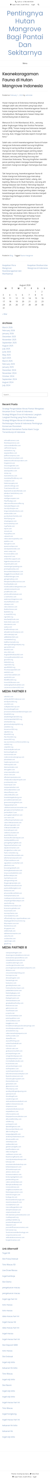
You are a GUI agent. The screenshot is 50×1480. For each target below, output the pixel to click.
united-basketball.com (14, 1043)
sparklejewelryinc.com (14, 1058)
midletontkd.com (11, 1144)
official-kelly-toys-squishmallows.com (17, 918)
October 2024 (8, 376)
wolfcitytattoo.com (12, 1069)
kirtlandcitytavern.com (13, 1167)
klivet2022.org (9, 734)
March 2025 (7, 361)
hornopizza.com (11, 975)
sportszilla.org (9, 903)
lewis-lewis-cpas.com (11, 622)
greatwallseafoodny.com (14, 1003)
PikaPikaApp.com (10, 501)
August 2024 (7, 382)
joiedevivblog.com (12, 1179)
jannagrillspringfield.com (12, 843)
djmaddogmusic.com (13, 1126)
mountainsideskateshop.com (16, 1164)
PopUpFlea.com (9, 534)
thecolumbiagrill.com (11, 709)
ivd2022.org (8, 744)
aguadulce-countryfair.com (13, 863)
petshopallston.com (13, 1018)
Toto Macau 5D (9, 1264)
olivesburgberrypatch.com (15, 1079)
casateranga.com (12, 1099)
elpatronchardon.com (11, 848)
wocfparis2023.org (10, 701)
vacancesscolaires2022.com (14, 687)
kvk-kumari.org (11, 1230)
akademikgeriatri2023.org (13, 717)
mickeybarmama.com (11, 895)
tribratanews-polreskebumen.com (18, 1215)
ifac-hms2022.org (10, 737)
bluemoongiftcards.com (14, 1157)
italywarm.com (11, 1225)
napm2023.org (9, 665)
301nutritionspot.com (13, 1169)
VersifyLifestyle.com (11, 508)
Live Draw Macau (9, 1270)
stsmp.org (7, 473)
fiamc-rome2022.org (11, 853)
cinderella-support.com (12, 559)
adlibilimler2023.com (11, 637)
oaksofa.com (8, 936)
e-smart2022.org (9, 614)
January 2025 (8, 367)
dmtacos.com (10, 970)
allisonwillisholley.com (13, 1119)
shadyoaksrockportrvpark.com (15, 780)
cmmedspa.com (11, 1142)
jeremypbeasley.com (11, 569)
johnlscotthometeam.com (13, 594)
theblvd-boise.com (10, 609)
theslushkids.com (12, 1081)
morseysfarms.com (11, 913)
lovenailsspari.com (10, 830)
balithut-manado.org (11, 642)
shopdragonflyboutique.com (14, 901)
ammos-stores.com (12, 1172)
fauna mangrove (27, 255)
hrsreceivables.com (11, 554)
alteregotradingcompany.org (14, 644)
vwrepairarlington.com (14, 953)
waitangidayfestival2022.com (14, 685)
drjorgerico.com (9, 544)
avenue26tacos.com (13, 1021)
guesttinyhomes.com (13, 985)
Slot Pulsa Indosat (10, 1259)
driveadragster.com (13, 978)
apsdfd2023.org (9, 667)
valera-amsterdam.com (14, 1182)
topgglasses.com (12, 1023)
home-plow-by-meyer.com (15, 988)
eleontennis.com (10, 624)
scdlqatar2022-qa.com (12, 707)
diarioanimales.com (11, 767)
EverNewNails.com (10, 584)
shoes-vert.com (9, 775)
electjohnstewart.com (13, 1210)
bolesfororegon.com (13, 1195)
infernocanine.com (12, 1114)
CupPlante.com (9, 526)
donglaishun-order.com (12, 850)
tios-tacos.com (11, 1046)
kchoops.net (10, 1162)
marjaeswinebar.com (11, 787)
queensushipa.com (11, 546)
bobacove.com (9, 890)
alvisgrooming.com (10, 880)
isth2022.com (8, 696)
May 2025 (6, 355)
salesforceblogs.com (11, 486)
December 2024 (9, 370)
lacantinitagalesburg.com (13, 797)
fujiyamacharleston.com (12, 845)
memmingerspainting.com (13, 566)
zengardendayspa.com (14, 1056)
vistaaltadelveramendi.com (15, 960)
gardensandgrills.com (13, 1147)
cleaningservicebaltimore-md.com (18, 955)
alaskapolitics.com (10, 471)
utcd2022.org (8, 727)
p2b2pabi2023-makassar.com (14, 699)
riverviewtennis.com (11, 916)
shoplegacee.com (10, 521)
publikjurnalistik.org (13, 1220)
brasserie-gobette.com (12, 908)
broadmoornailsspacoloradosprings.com (20, 1026)
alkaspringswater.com (12, 825)
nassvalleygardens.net (14, 1207)
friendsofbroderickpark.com (14, 838)
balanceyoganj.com (11, 483)
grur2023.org (8, 660)
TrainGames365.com (11, 488)
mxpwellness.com (12, 1111)
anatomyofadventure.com (15, 1136)
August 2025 (7, 345)
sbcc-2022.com (9, 652)
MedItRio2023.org (10, 680)
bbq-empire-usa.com (11, 923)
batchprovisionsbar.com (12, 906)
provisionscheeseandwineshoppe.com (18, 712)
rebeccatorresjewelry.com (13, 539)
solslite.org (9, 1121)
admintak (29, 95)
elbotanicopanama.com (12, 777)
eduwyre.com (9, 604)
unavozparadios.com (11, 772)
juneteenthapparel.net (14, 1222)
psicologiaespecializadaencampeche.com (20, 968)
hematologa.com (12, 980)
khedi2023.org (9, 714)
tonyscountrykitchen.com (13, 873)
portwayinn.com (11, 1124)
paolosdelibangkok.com (12, 888)
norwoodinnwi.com (12, 1187)
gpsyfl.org (7, 943)
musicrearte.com (10, 911)
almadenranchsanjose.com (13, 632)
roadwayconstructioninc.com (14, 898)
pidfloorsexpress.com (12, 455)
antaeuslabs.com (10, 513)
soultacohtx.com (10, 938)
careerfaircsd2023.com (12, 675)
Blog (11, 255)
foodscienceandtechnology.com (17, 1232)
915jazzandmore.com (11, 860)
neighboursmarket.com (14, 1189)
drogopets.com (9, 928)
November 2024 (9, 373)
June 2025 (6, 351)
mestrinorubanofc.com (14, 1202)
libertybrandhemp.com (14, 1184)
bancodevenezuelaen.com (13, 458)
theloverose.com (12, 1005)
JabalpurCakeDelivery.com (13, 493)
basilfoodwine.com (12, 1149)
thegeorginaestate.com (12, 883)
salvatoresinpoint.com (12, 589)
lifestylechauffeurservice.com (14, 581)
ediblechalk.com (9, 931)
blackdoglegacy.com (13, 993)
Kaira (27, 1474)
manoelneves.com (10, 476)
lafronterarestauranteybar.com (17, 1074)
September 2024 (9, 379)
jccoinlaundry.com (10, 782)
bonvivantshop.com (11, 523)
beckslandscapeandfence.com (17, 958)
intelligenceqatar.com (11, 498)
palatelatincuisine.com (14, 990)
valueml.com (8, 536)
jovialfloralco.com (10, 592)
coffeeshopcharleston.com (13, 820)
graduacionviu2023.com (14, 1051)
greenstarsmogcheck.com (13, 802)
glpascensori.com (12, 1086)
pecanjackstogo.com (13, 1053)
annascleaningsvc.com (14, 1066)
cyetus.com (8, 627)
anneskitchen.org (12, 1031)
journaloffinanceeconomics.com (17, 1227)
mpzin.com (8, 528)
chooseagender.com (11, 466)
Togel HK (6, 1253)
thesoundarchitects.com (14, 1129)
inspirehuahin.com (10, 564)
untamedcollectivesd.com (15, 1109)
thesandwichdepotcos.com (13, 571)
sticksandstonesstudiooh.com (16, 1101)
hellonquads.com (10, 764)
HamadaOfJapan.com (11, 506)
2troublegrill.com (11, 1096)
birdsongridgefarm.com (14, 1177)
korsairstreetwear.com (14, 1016)
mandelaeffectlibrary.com (13, 478)
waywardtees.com (10, 453)
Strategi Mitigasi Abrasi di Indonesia (18, 420)
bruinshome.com (12, 1063)
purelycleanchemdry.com (13, 516)
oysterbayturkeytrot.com (14, 1071)
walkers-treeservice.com (14, 1104)
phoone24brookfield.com (13, 893)
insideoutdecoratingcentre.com (15, 587)
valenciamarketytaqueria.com (16, 1033)
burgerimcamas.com (13, 1240)
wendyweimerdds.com (12, 549)
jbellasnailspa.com (10, 875)
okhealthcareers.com (11, 440)
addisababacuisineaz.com (15, 1237)
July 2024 (6, 385)
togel (33, 5)
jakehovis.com (9, 865)
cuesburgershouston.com (15, 965)
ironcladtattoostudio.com (14, 1061)
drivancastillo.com (12, 1139)
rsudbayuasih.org (12, 1217)
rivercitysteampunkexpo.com (16, 1159)
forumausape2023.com (12, 670)
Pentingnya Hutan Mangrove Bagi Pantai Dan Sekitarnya (25, 33)
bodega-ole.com (11, 1197)
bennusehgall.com (10, 752)
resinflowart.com (12, 1010)
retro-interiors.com (10, 607)
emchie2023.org (9, 722)
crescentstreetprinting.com (15, 973)
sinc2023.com (8, 704)
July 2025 (6, 348)
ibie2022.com (8, 649)
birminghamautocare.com (13, 870)
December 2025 (9, 336)
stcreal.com (8, 531)
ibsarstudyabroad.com (12, 749)
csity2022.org (8, 747)
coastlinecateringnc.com (14, 963)
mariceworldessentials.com (13, 855)
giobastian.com (11, 1084)
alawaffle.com (11, 1038)
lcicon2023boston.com (12, 682)
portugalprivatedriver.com (13, 815)
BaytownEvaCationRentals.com (15, 491)
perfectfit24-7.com (10, 812)
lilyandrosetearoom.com (14, 1076)
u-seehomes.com (10, 597)
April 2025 (6, 358)
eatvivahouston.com (13, 995)
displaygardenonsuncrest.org (14, 921)
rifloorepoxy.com (12, 1089)
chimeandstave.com (13, 1000)
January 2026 (8, 333)
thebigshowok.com (12, 998)
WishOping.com (9, 518)
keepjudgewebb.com (13, 1134)
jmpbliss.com (8, 541)
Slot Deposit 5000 (10, 1345)
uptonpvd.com (11, 1094)
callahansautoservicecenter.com (15, 807)
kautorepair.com (10, 785)
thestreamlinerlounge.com (15, 1200)
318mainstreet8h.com (11, 828)
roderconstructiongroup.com (14, 757)
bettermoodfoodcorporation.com (15, 460)
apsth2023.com (9, 677)
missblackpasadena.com (14, 1028)
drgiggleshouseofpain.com (13, 574)
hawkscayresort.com (11, 762)
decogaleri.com (9, 769)
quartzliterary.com (10, 835)
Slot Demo (7, 1281)
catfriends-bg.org (10, 448)
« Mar (4, 314)
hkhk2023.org (8, 662)
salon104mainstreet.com (12, 822)
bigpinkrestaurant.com (12, 561)
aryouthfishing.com (12, 1041)
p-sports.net (10, 1013)
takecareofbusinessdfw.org (14, 503)
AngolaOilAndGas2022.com (13, 654)
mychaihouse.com (10, 878)
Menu (25, 63)
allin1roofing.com (12, 1131)
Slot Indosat (7, 1356)
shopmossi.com (11, 1106)
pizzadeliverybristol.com (12, 800)
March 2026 (7, 327)
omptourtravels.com (13, 1212)
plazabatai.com (9, 759)
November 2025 (9, 339)
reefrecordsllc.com (12, 1036)
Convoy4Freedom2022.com (13, 657)
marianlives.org (9, 450)
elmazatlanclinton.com (12, 790)
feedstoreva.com (10, 926)
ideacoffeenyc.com (10, 792)
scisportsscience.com (13, 1235)
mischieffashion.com (11, 602)
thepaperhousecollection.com (16, 1116)
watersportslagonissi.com (13, 599)
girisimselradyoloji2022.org (13, 724)
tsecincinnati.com (10, 754)
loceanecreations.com (13, 1174)
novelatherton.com (12, 1205)
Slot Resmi (7, 1385)
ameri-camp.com (10, 551)
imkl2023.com (8, 672)
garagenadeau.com (11, 579)
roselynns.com (9, 481)
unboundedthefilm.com (12, 445)
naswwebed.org (9, 639)
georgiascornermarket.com (13, 810)
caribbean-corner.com (13, 1154)
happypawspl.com (10, 805)
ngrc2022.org (8, 617)
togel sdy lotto (8, 1379)
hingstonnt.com (9, 463)
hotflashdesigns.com (11, 576)
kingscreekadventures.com (13, 511)
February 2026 (8, 330)
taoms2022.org (9, 739)
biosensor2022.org (10, 729)
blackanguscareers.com (14, 1192)
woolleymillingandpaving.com (16, 1091)
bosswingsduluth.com (11, 868)
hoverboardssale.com (12, 468)
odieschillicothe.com (11, 795)
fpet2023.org (8, 612)
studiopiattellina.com (11, 840)
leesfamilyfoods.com (11, 619)
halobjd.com (8, 496)
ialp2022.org (8, 732)
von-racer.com (9, 817)
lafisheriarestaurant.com (13, 858)
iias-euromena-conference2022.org (16, 742)
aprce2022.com (9, 647)
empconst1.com (9, 556)
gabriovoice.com (11, 1008)
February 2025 (8, 364)
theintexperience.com (11, 443)
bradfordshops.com (11, 629)
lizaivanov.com (11, 983)
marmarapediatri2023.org (13, 719)
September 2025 (9, 342)
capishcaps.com (9, 941)
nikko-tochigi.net (11, 1152)
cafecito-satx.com (12, 1048)
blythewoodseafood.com (13, 885)
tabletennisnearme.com (12, 933)
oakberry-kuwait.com (11, 833)
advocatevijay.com (10, 634)
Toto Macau (7, 1373)
